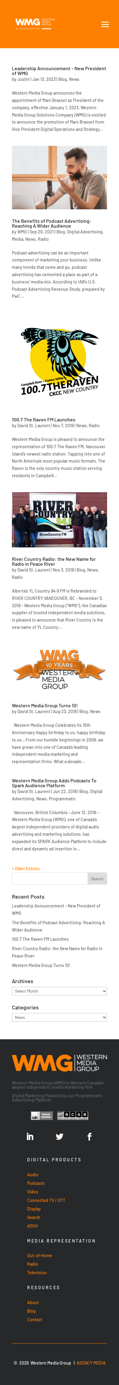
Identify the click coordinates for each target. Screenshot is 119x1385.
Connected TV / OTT (46, 1200)
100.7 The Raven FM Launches (43, 419)
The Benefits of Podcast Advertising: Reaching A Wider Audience (51, 223)
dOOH (32, 1225)
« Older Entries (26, 868)
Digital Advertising (85, 231)
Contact (34, 1319)
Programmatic (62, 798)
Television (37, 1272)
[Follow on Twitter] (59, 1137)
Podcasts (36, 1183)
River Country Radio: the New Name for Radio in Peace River (54, 561)
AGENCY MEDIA (91, 1362)
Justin (23, 79)
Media (17, 239)
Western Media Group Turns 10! (45, 705)
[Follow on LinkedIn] (29, 1137)
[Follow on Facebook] (89, 1137)
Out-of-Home (39, 1255)
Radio (43, 239)
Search (33, 1217)
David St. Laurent (33, 425)
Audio (32, 1174)
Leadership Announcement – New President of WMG (59, 70)
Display (34, 1208)
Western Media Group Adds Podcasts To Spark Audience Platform (54, 782)
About (33, 1302)
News (74, 79)
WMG (22, 231)
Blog (62, 79)
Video (32, 1191)
